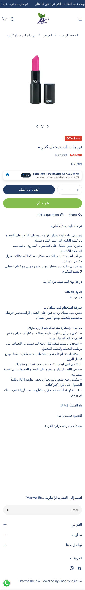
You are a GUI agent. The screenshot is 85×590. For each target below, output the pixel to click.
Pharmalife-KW (29, 581)
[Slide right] (37, 126)
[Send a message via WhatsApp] (6, 583)
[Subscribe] (7, 510)
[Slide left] (48, 126)
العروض (47, 35)
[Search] (13, 19)
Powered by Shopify (56, 581)
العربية (77, 558)
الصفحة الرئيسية (68, 35)
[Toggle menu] (80, 19)
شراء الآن (42, 203)
